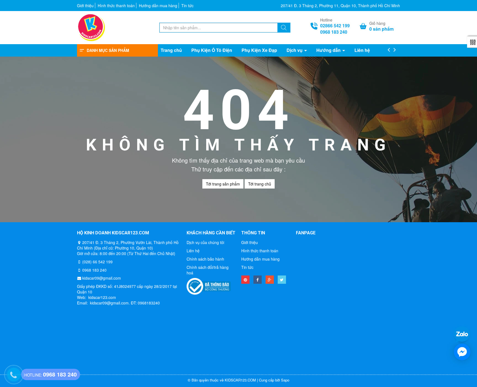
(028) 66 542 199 (97, 261)
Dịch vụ (295, 50)
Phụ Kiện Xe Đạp (259, 50)
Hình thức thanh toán (116, 5)
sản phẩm (381, 29)
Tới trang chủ (259, 184)
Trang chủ (171, 50)
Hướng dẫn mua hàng (158, 5)
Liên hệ (362, 50)
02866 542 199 (335, 26)
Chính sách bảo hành (205, 259)
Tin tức (187, 5)
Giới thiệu (85, 5)
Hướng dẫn (329, 50)
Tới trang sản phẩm (223, 184)
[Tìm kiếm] (283, 28)
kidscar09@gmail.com (101, 278)
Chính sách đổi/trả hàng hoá (208, 269)
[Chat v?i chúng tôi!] (462, 352)
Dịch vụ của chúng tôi (205, 242)
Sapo (285, 380)
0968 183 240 (333, 32)
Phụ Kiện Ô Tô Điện (211, 50)
